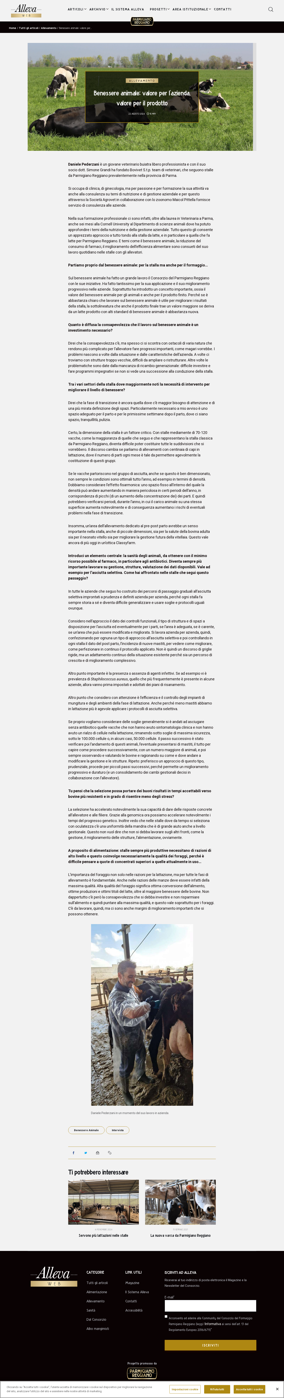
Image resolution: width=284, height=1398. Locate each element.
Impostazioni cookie (185, 1389)
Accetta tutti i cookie (249, 1389)
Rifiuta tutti (217, 1389)
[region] (142, 1389)
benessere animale (86, 1130)
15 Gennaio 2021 (180, 1229)
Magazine (132, 1283)
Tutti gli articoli (28, 27)
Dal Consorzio (96, 1319)
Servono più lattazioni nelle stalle (103, 1235)
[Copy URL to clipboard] (110, 1153)
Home (12, 27)
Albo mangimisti (97, 1328)
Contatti (131, 1301)
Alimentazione (96, 1292)
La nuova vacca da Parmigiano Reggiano (181, 1235)
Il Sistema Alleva (137, 1292)
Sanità (90, 1310)
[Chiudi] (277, 1389)
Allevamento (48, 27)
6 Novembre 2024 (103, 1229)
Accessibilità (133, 1310)
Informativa (213, 1324)
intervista (118, 1130)
